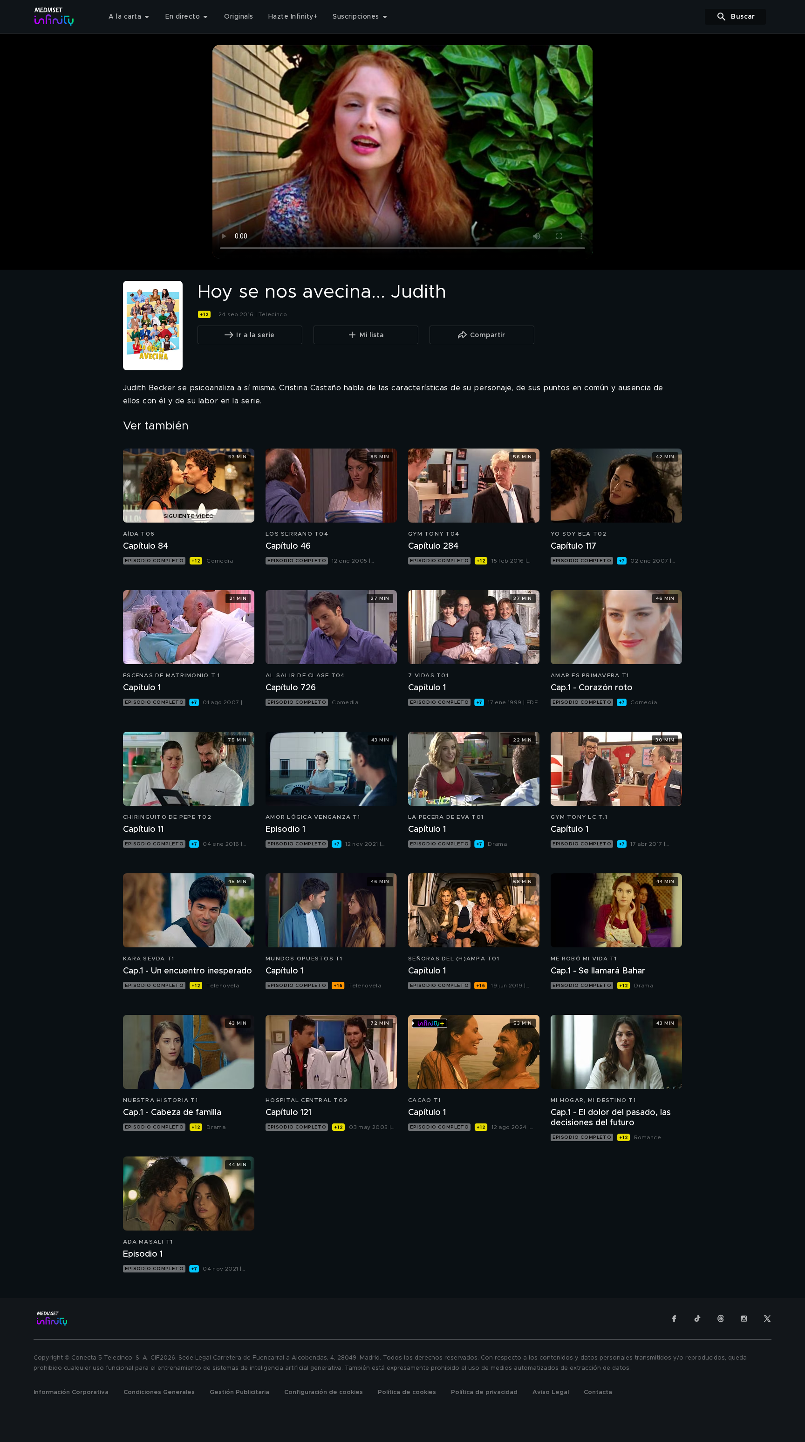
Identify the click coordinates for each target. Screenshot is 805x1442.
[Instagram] (744, 1318)
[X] (767, 1318)
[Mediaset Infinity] (54, 16)
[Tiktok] (697, 1318)
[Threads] (720, 1318)
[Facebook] (674, 1318)
